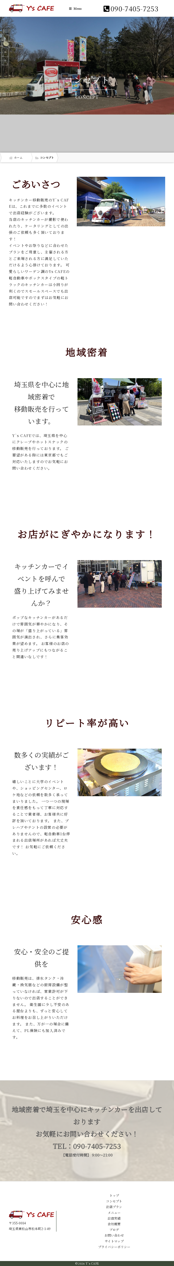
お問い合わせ (114, 1235)
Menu (77, 8)
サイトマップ (114, 1241)
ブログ (114, 1229)
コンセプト (114, 1201)
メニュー (114, 1212)
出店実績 (114, 1218)
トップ (114, 1195)
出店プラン (114, 1206)
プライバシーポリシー (114, 1247)
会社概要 (114, 1224)
